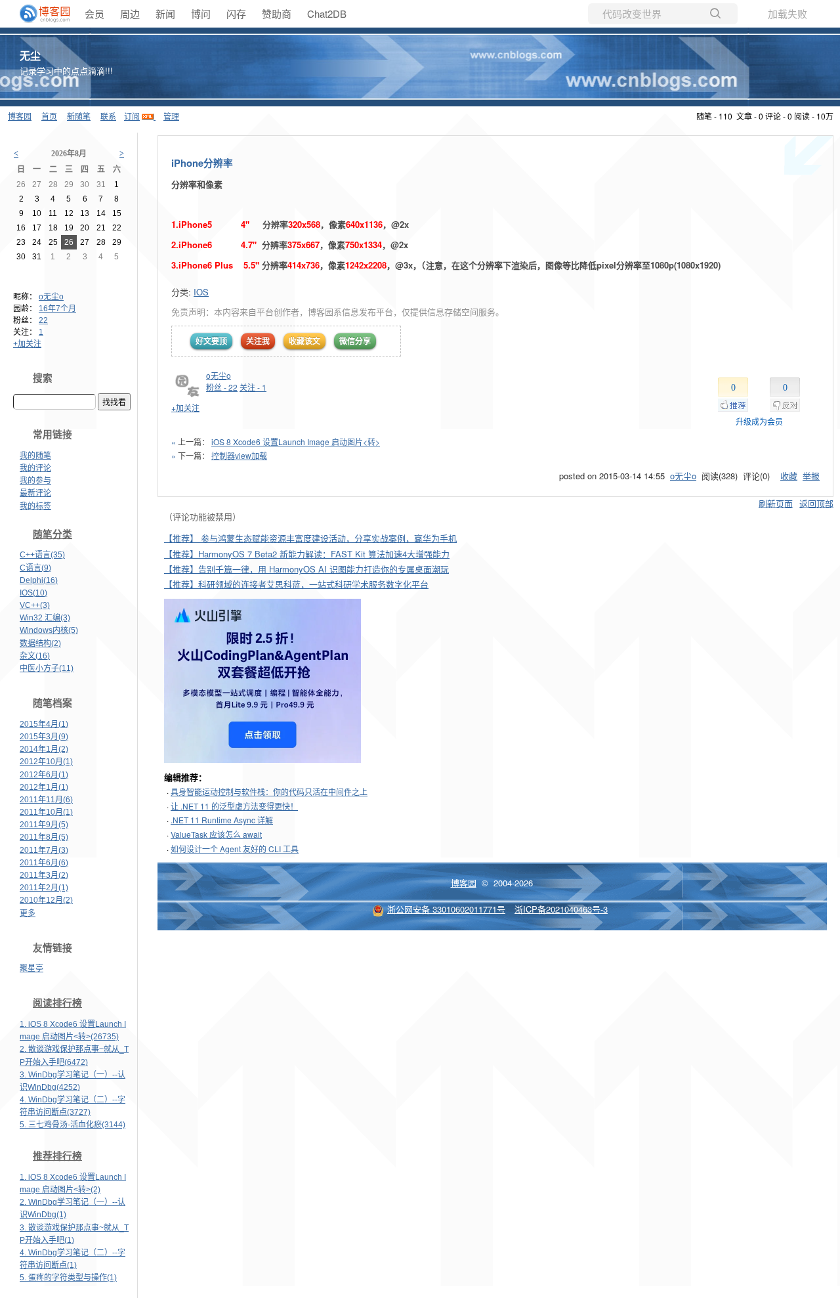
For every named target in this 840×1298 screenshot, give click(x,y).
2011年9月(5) (44, 824)
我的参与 (35, 480)
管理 (171, 115)
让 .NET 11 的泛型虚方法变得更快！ (234, 805)
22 (43, 320)
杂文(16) (35, 655)
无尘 (30, 55)
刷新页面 (776, 503)
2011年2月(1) (44, 887)
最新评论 (35, 493)
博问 (201, 13)
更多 (27, 913)
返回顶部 (816, 503)
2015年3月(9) (44, 736)
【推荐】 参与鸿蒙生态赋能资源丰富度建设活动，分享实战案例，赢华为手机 (310, 538)
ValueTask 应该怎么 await (216, 834)
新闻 (165, 13)
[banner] (39, 14)
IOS (201, 292)
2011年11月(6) (46, 799)
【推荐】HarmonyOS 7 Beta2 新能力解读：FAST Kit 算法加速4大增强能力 (307, 554)
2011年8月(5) (44, 837)
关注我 (258, 341)
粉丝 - (222, 387)
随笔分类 (52, 534)
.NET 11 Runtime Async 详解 (222, 819)
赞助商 (276, 13)
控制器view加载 (239, 455)
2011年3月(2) (44, 875)
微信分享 (355, 341)
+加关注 (27, 344)
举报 (811, 475)
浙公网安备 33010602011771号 (446, 909)
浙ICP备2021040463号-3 (561, 909)
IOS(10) (33, 592)
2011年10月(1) (46, 812)
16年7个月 (57, 308)
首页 (49, 115)
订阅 (132, 115)
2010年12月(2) (46, 900)
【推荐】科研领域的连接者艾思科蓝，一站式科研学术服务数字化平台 (296, 584)
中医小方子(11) (47, 668)
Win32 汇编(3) (45, 617)
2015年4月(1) (44, 724)
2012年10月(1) (46, 761)
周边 (130, 13)
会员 (94, 13)
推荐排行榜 (57, 1156)
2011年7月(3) (44, 850)
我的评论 (35, 468)
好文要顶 (211, 341)
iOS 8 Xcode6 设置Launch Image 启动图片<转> (295, 441)
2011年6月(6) (44, 862)
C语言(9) (35, 568)
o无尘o (51, 296)
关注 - (253, 387)
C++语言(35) (42, 554)
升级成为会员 (759, 421)
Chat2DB (326, 13)
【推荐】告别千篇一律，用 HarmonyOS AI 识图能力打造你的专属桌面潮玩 (306, 569)
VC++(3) (35, 605)
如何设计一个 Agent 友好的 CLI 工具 (235, 848)
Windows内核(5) (49, 630)
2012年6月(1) (44, 774)
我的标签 (35, 506)
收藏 (788, 475)
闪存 (236, 13)
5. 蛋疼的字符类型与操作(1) (68, 1277)
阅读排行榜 (57, 1003)
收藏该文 (304, 341)
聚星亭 (31, 968)
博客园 (20, 115)
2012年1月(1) (44, 787)
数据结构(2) (40, 643)
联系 (108, 115)
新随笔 (79, 115)
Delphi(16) (39, 580)
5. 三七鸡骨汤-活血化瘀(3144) (72, 1124)
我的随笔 (35, 455)
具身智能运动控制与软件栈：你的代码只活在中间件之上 (269, 791)
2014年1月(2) (44, 749)
